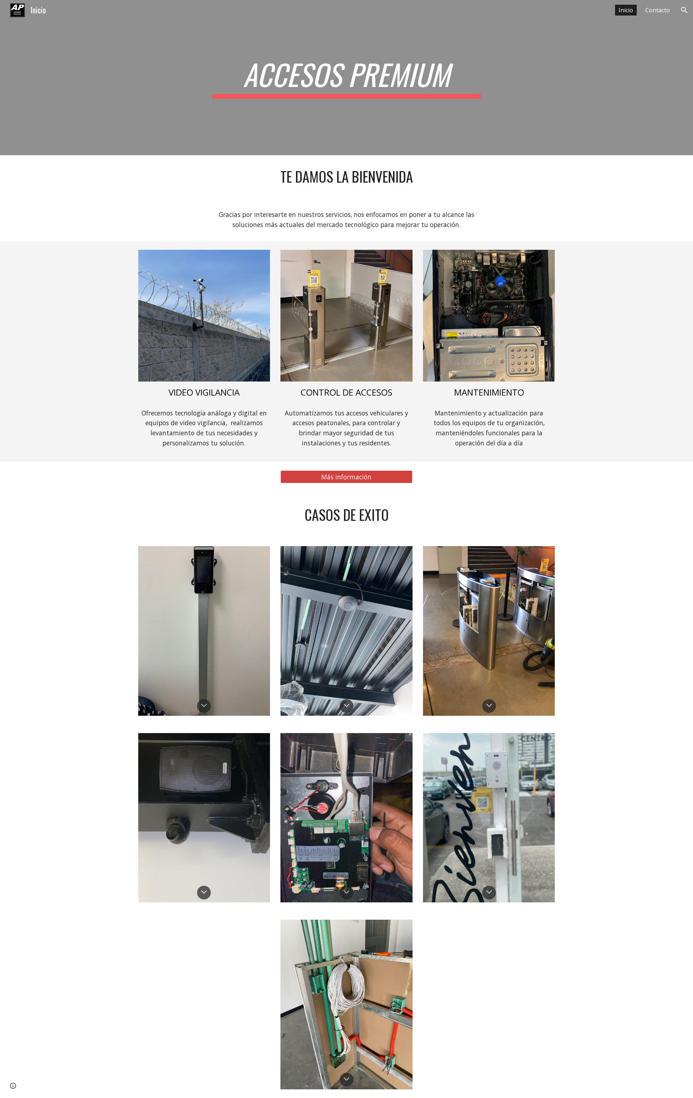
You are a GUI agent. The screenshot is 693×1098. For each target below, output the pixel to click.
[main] (346, 77)
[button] (684, 10)
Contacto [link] (657, 10)
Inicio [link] (626, 10)
